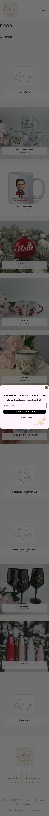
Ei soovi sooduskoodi (24, 417)
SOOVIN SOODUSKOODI (25, 412)
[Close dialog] (46, 387)
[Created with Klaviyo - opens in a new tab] (24, 430)
